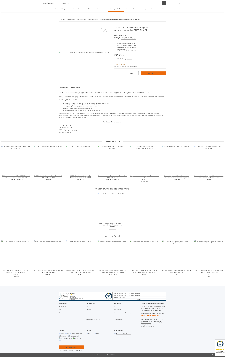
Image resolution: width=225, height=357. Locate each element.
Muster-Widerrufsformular (122, 316)
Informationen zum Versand (94, 313)
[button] (169, 3)
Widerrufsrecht (118, 319)
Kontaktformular (146, 323)
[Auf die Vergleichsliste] (103, 30)
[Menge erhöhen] (137, 73)
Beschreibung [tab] (63, 87)
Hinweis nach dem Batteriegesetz (124, 313)
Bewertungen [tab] (75, 87)
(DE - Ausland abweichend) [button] (130, 66)
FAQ (87, 306)
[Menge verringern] (116, 73)
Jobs (60, 310)
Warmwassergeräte (126, 37)
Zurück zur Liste (64, 19)
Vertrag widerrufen (71, 347)
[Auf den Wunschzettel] (107, 30)
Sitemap (61, 313)
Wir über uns (63, 316)
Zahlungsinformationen (93, 319)
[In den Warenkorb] (60, 25)
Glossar (88, 310)
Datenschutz (117, 310)
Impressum (62, 306)
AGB (115, 306)
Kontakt (88, 316)
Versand (129, 59)
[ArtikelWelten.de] (48, 3)
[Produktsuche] (164, 3)
